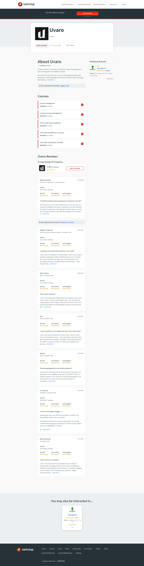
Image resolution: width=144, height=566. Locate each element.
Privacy (98, 549)
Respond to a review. (67, 222)
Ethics (67, 549)
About (124, 4)
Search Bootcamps (84, 4)
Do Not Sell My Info (48, 553)
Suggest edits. (65, 86)
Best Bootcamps (67, 4)
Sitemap (78, 553)
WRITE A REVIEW (75, 168)
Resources (113, 4)
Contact (52, 549)
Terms (106, 549)
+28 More (109, 73)
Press (60, 549)
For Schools (88, 549)
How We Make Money (65, 553)
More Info (109, 78)
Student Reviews (99, 4)
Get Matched (87, 13)
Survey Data (77, 549)
